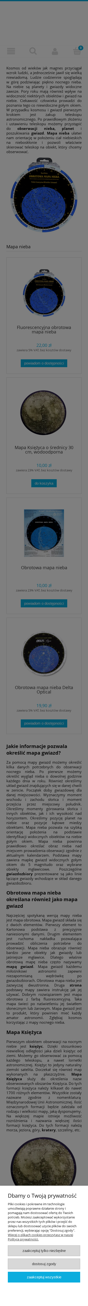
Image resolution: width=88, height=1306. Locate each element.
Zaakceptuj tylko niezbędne (44, 1251)
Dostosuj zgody (44, 1264)
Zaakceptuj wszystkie (44, 1277)
